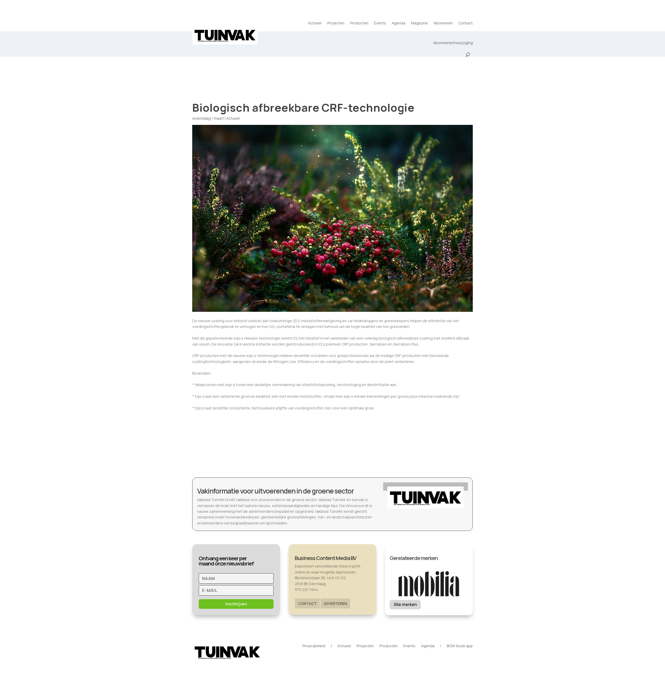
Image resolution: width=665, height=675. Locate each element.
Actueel (315, 23)
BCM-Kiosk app (460, 646)
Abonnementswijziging (453, 42)
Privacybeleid (313, 646)
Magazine (419, 23)
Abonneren (443, 23)
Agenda (398, 23)
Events (380, 23)
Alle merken (405, 604)
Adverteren (335, 603)
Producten (359, 23)
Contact (465, 23)
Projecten (335, 23)
